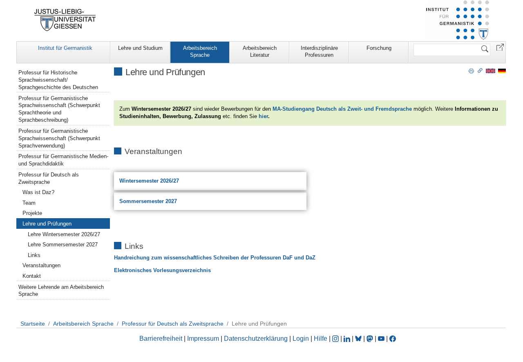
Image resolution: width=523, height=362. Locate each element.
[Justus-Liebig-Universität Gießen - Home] (65, 20)
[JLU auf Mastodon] (371, 338)
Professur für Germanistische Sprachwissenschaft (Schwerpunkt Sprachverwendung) (59, 138)
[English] (490, 70)
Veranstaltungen (41, 265)
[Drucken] (471, 70)
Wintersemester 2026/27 (149, 181)
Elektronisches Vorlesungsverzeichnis (162, 270)
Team (29, 203)
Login (302, 338)
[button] (500, 47)
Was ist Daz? (38, 192)
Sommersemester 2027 (148, 201)
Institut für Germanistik (65, 48)
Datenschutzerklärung (256, 338)
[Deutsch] (502, 70)
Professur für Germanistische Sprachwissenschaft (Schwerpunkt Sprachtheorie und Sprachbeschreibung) (59, 109)
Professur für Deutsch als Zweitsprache (48, 178)
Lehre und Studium (140, 48)
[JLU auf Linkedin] (348, 338)
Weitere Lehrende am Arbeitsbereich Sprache (61, 290)
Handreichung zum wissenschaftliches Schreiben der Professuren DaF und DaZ (214, 258)
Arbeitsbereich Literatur (260, 51)
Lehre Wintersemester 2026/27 (64, 234)
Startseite (32, 323)
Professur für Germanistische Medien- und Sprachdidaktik (63, 160)
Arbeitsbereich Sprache (200, 51)
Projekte (32, 213)
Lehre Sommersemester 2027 (63, 244)
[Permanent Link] (480, 70)
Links (34, 255)
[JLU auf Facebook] (392, 338)
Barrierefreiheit (160, 338)
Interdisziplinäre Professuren (319, 51)
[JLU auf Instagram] (336, 338)
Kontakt (31, 276)
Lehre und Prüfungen (47, 224)
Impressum (203, 338)
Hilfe (320, 338)
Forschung (379, 48)
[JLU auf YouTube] (381, 338)
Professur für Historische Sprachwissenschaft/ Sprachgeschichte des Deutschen (58, 79)
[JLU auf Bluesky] (359, 338)
